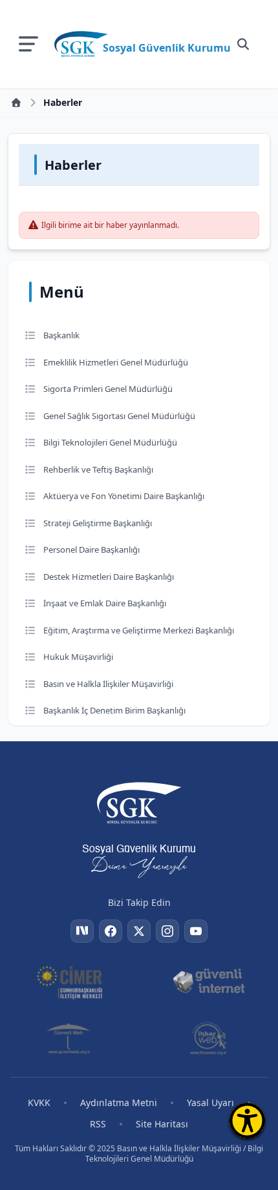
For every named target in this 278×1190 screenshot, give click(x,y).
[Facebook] (110, 931)
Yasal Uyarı (210, 1102)
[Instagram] (167, 931)
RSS (98, 1124)
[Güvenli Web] (69, 1038)
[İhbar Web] (208, 1038)
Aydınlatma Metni (118, 1102)
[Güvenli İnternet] (208, 981)
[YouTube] (196, 931)
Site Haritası (162, 1124)
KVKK (39, 1102)
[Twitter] (139, 931)
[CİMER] (69, 981)
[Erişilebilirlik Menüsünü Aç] (247, 1120)
